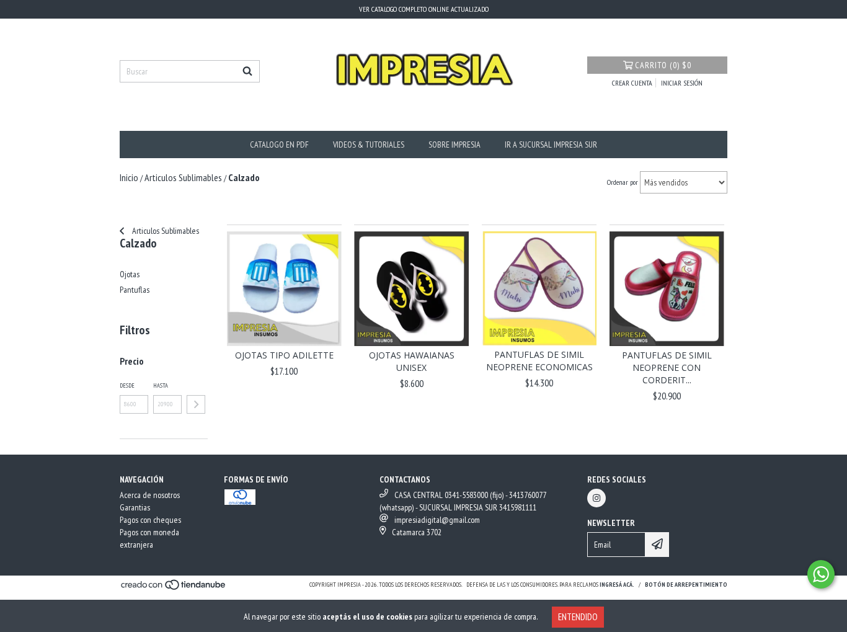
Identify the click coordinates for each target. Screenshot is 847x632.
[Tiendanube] (174, 588)
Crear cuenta (632, 82)
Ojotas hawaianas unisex (412, 361)
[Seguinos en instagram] (596, 498)
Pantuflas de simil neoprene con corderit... (667, 367)
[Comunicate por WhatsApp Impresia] (821, 574)
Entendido (578, 617)
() (663, 65)
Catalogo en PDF (279, 144)
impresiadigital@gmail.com (437, 519)
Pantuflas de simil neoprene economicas (539, 361)
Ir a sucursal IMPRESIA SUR (551, 144)
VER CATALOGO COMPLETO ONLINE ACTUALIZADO (424, 9)
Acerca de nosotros (150, 495)
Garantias (135, 507)
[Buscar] (247, 71)
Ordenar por (622, 182)
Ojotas (130, 274)
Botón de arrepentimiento (686, 585)
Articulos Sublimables (164, 230)
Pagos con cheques (150, 519)
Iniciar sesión (682, 82)
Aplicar (196, 404)
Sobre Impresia (454, 144)
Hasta (160, 385)
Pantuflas (134, 289)
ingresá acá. (617, 585)
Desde (127, 385)
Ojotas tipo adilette (284, 355)
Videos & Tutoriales (368, 144)
